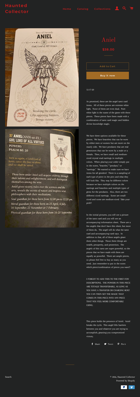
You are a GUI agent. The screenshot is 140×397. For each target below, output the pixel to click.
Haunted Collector (17, 8)
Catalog (83, 8)
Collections (102, 8)
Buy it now (107, 75)
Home (67, 8)
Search (8, 377)
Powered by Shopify (125, 380)
